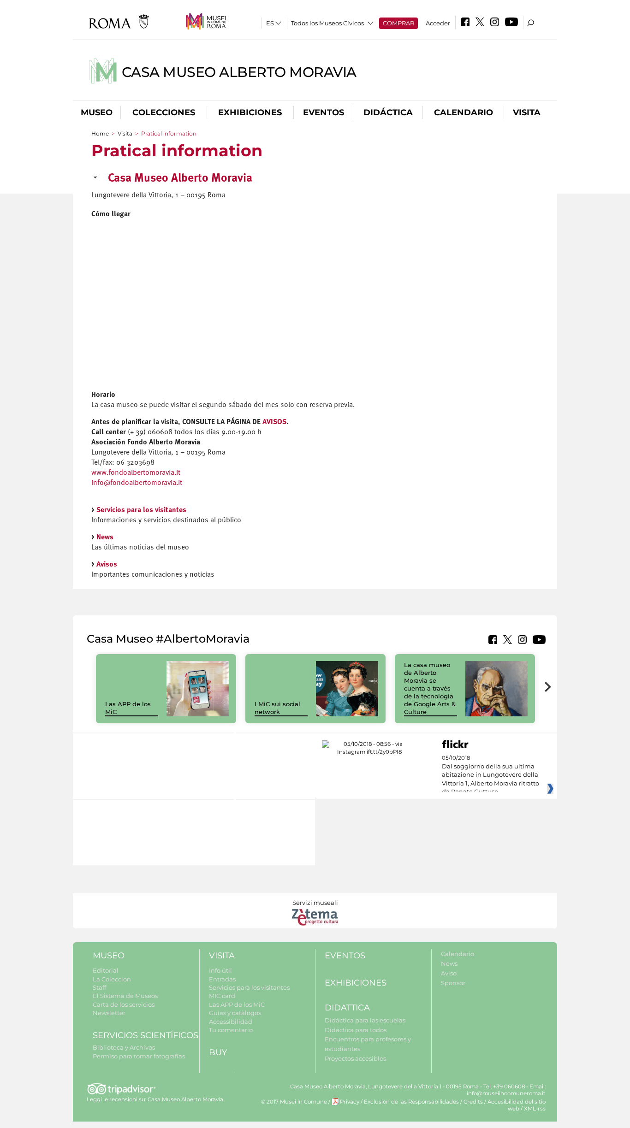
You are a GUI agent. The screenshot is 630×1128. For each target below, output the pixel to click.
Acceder (438, 23)
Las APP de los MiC (237, 1004)
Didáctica (388, 112)
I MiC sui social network (277, 707)
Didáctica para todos (355, 1030)
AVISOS (274, 422)
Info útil (220, 970)
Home (100, 133)
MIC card (222, 995)
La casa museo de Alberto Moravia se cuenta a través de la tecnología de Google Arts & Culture (430, 688)
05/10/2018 (490, 775)
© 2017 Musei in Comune (294, 1101)
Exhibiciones (250, 112)
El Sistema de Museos (125, 995)
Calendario (463, 112)
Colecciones (163, 112)
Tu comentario (231, 1030)
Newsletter (109, 1012)
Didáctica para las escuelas (365, 1020)
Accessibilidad (230, 1021)
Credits (473, 1101)
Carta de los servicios (124, 1004)
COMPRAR (398, 23)
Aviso (449, 973)
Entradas (222, 979)
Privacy (349, 1101)
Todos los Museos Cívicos (327, 23)
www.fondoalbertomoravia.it (135, 473)
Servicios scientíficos (145, 1035)
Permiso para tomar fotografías (139, 1056)
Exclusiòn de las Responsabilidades (411, 1101)
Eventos (323, 112)
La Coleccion (112, 979)
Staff (99, 987)
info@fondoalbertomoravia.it (136, 483)
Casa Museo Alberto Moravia (239, 72)
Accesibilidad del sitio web (516, 1105)
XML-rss (535, 1108)
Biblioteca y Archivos (124, 1047)
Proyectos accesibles (355, 1058)
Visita (527, 112)
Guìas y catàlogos (235, 1012)
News (104, 537)
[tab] (315, 181)
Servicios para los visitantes (141, 510)
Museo (97, 112)
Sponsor (453, 982)
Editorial (106, 970)
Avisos (106, 564)
